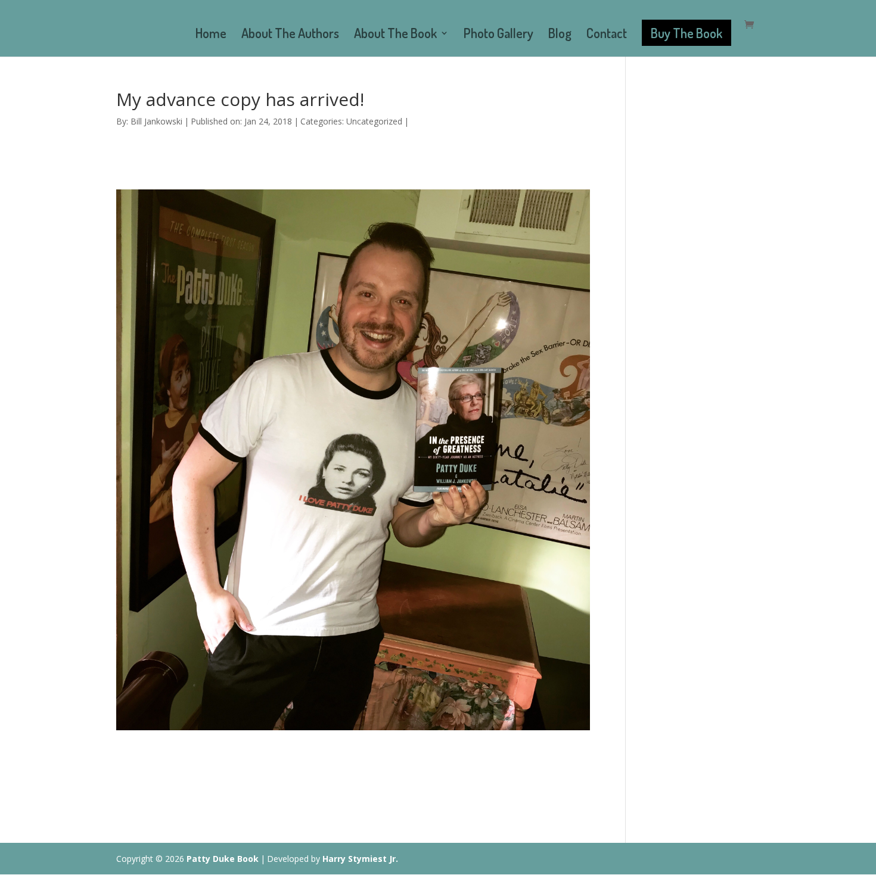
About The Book (395, 35)
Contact (606, 35)
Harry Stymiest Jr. (360, 858)
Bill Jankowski (156, 121)
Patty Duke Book (223, 858)
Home (210, 35)
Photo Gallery (498, 35)
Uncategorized (374, 121)
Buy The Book (686, 32)
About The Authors (290, 35)
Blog (559, 35)
